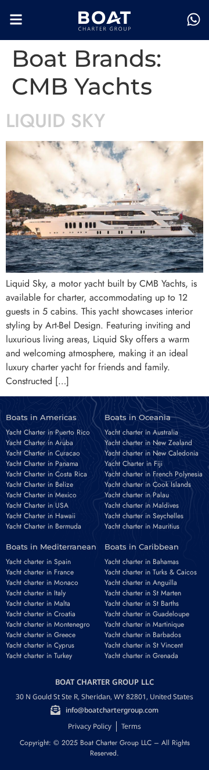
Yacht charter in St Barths (142, 603)
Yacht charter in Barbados (143, 635)
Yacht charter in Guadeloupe (147, 614)
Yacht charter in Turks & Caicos (151, 572)
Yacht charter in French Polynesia (154, 474)
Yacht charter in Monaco (42, 582)
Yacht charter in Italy (36, 593)
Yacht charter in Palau (137, 495)
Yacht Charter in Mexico (41, 495)
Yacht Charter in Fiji (134, 463)
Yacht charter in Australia (141, 432)
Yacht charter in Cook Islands (148, 484)
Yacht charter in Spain (38, 561)
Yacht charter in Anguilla (141, 582)
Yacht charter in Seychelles (144, 516)
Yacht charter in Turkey (39, 655)
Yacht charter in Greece (40, 635)
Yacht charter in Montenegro (48, 624)
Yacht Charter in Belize (39, 484)
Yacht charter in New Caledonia (152, 453)
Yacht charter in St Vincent (144, 645)
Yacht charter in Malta (38, 603)
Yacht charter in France (40, 572)
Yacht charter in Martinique (144, 624)
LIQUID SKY (55, 120)
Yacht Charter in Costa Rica (46, 474)
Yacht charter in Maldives (142, 505)
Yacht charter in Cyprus (40, 645)
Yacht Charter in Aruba (39, 443)
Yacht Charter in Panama (42, 463)
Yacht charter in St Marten (143, 593)
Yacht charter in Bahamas (142, 561)
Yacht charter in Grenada (141, 655)
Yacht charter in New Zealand (148, 443)
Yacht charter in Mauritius (142, 526)
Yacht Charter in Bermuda (43, 526)
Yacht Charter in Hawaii (40, 516)
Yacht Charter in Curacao (43, 453)
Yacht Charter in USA (37, 505)
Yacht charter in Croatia (40, 614)
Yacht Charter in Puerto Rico (48, 432)
